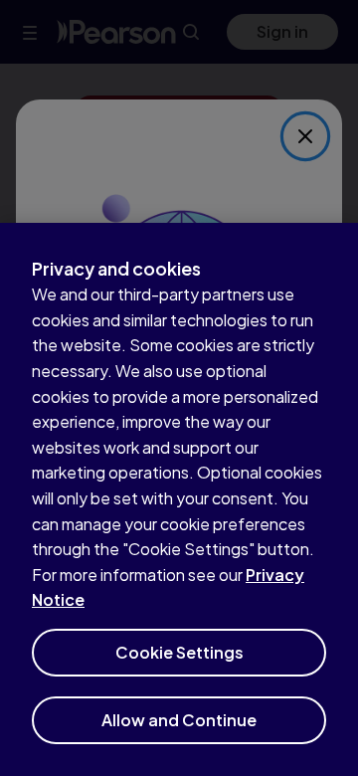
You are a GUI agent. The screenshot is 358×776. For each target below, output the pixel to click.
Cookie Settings (179, 652)
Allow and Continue (179, 719)
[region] (179, 499)
